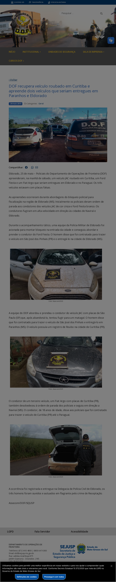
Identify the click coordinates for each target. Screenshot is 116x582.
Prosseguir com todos (54, 577)
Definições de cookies (27, 577)
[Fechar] (111, 566)
